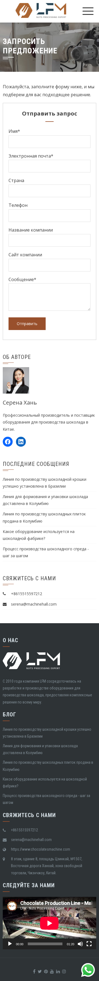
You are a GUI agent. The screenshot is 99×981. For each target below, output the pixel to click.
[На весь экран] (89, 944)
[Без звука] (80, 944)
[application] (49, 923)
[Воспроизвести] (10, 944)
